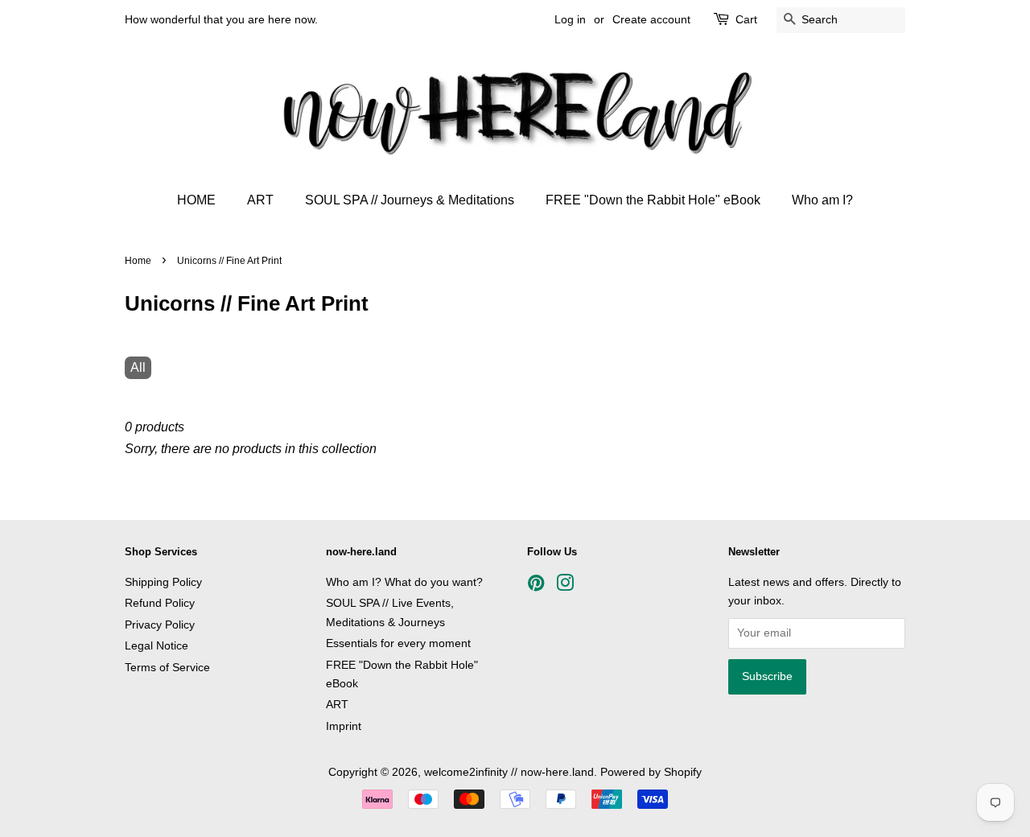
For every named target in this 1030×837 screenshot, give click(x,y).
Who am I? (822, 200)
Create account (651, 19)
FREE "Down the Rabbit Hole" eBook (653, 200)
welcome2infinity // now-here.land (509, 772)
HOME (196, 200)
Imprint (343, 726)
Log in (570, 19)
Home (138, 260)
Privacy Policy (160, 625)
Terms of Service (167, 668)
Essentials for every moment (398, 643)
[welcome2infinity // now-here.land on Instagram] (565, 586)
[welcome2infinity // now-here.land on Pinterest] (536, 586)
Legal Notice (156, 646)
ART (260, 200)
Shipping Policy (163, 582)
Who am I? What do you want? (404, 582)
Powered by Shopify (651, 772)
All (138, 367)
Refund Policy (160, 603)
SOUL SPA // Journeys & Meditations (409, 200)
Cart (746, 19)
